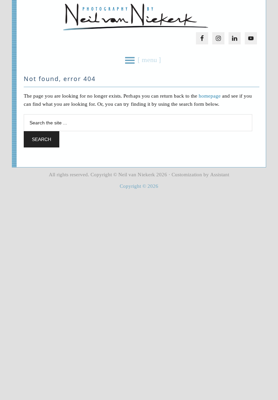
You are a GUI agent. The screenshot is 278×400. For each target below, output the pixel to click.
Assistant (219, 174)
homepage (210, 96)
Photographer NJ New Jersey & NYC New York (135, 17)
